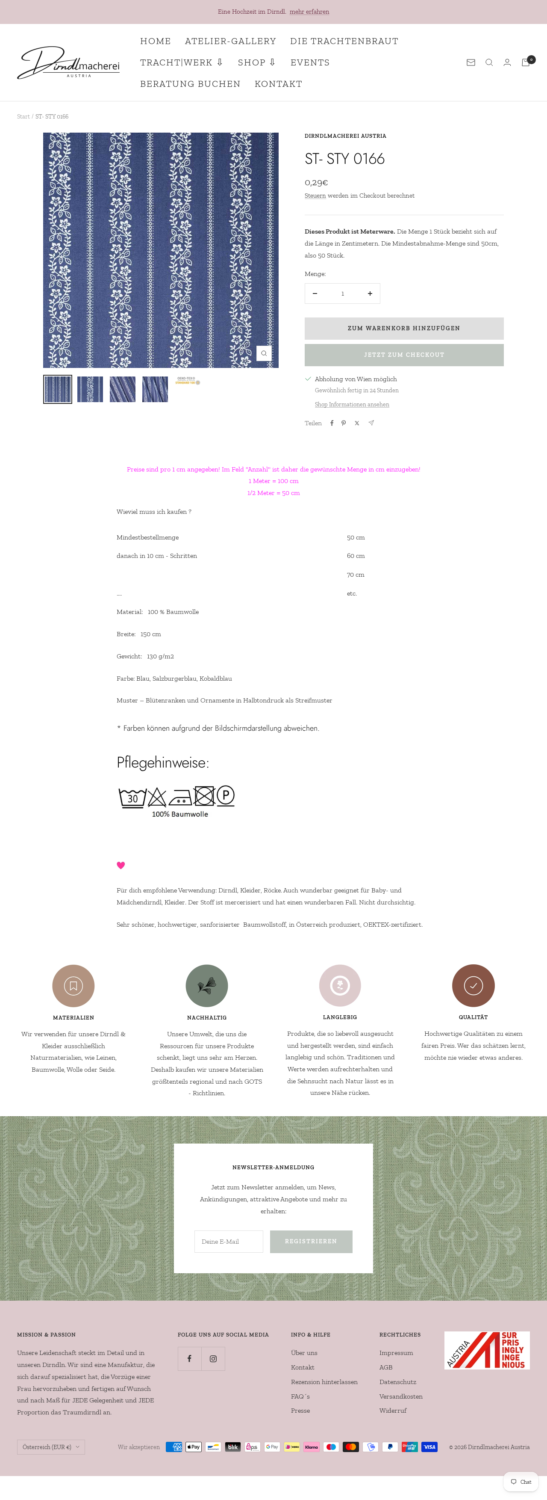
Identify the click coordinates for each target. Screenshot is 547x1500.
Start (23, 116)
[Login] (507, 62)
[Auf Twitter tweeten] (357, 423)
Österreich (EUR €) (47, 1447)
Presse (300, 1410)
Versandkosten (401, 1396)
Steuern (315, 195)
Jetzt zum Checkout (404, 355)
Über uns (304, 1353)
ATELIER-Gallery (230, 41)
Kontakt (279, 83)
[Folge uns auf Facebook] (189, 1358)
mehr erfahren (309, 11)
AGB (386, 1367)
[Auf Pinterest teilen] (343, 423)
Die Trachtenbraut (344, 41)
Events (310, 62)
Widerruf (392, 1410)
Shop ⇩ (257, 62)
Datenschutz (397, 1382)
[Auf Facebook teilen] (332, 423)
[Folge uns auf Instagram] (213, 1358)
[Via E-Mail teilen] (371, 423)
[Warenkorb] (525, 62)
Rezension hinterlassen (324, 1382)
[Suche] (489, 62)
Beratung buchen (190, 83)
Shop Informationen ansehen (352, 404)
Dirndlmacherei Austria (346, 136)
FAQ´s (300, 1396)
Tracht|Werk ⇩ (182, 62)
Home (155, 41)
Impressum (396, 1353)
